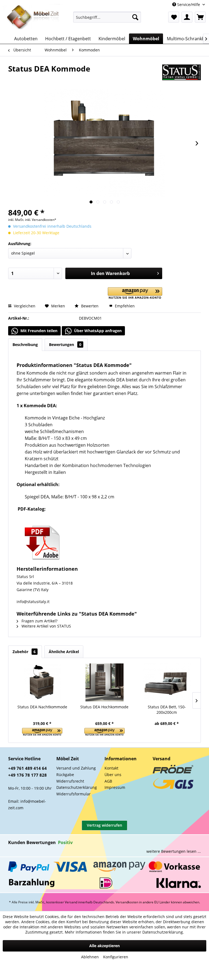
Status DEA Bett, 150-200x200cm (167, 709)
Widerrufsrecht (70, 781)
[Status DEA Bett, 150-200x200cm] (166, 682)
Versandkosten (127, 902)
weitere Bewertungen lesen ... (173, 851)
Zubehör (24, 651)
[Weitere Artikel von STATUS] (181, 74)
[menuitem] (107, 17)
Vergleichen (24, 305)
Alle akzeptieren (104, 945)
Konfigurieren (115, 956)
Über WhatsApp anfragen (97, 330)
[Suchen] (135, 17)
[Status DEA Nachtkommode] (42, 682)
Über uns (112, 774)
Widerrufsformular (73, 793)
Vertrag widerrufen (104, 825)
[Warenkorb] (200, 17)
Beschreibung (25, 344)
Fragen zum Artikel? (38, 620)
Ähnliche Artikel (64, 651)
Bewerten (90, 305)
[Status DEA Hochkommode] (104, 682)
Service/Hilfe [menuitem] (188, 4)
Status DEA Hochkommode (104, 706)
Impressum (114, 787)
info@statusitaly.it (33, 601)
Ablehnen (90, 956)
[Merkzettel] (173, 17)
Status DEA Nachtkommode (42, 706)
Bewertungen (65, 344)
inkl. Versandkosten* (40, 219)
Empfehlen (124, 305)
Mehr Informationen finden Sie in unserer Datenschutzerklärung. (124, 932)
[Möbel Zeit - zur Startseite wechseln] (33, 17)
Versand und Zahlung (76, 768)
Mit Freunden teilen (38, 330)
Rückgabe (65, 774)
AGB (108, 781)
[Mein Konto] (187, 17)
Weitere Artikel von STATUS (45, 626)
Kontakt (111, 768)
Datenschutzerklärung (76, 787)
